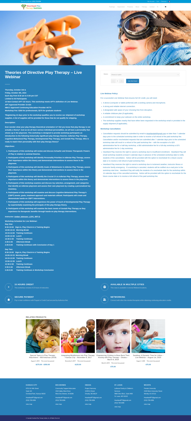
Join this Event (132, 81)
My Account (151, 1)
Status (106, 74)
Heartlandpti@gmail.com (156, 134)
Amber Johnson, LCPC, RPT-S (27, 217)
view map (29, 404)
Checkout (163, 1)
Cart (157, 1)
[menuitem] (151, 1)
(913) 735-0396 (36, 1)
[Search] (157, 7)
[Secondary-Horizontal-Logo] (31, 7)
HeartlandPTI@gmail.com (34, 397)
